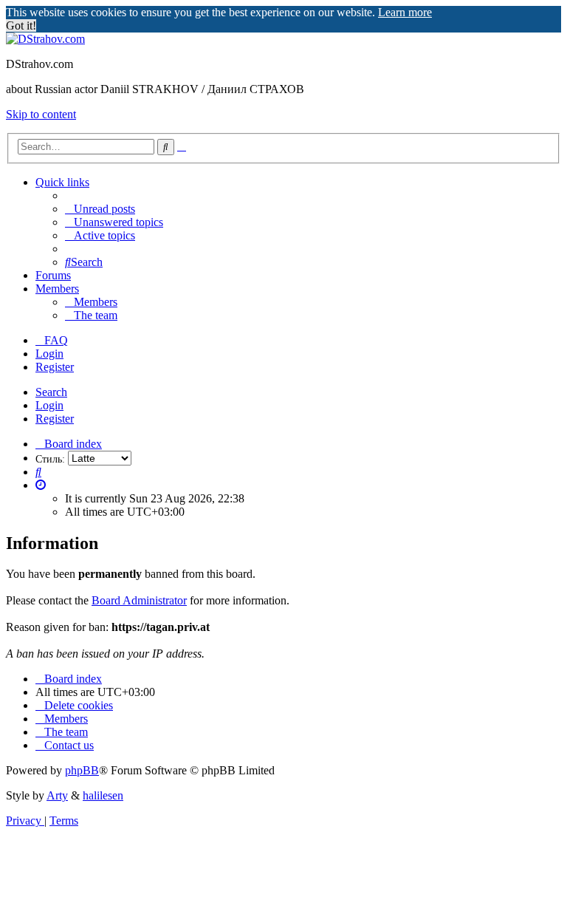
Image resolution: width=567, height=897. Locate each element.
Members (57, 288)
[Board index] (45, 39)
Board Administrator (139, 600)
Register (54, 418)
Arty (57, 795)
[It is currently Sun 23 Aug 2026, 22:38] (40, 485)
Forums (53, 275)
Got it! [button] (21, 25)
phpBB (82, 770)
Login (49, 405)
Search (51, 392)
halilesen (103, 795)
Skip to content (41, 114)
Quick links (62, 182)
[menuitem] (100, 208)
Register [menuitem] (54, 367)
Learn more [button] (405, 12)
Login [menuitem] (49, 353)
